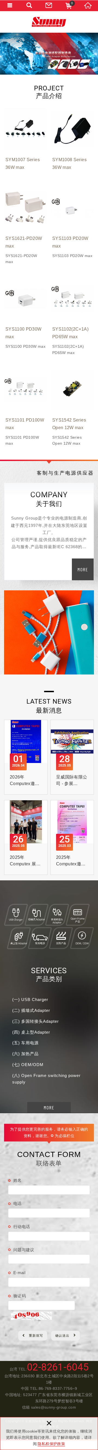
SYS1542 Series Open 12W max (72, 407)
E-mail (19, 1272)
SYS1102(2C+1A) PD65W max (72, 316)
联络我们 (49, 5)
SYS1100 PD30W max (25, 313)
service (49, 1107)
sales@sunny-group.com (53, 1407)
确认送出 (62, 1336)
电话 (17, 1203)
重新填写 (36, 1336)
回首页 (88, 5)
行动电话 (21, 1226)
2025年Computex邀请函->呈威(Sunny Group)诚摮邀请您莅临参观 (72, 837)
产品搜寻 (29, 5)
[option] (49, 54)
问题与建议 (23, 1249)
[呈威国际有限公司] (49, 22)
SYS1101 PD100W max (25, 407)
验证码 (19, 1295)
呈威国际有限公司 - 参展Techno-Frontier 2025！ (72, 757)
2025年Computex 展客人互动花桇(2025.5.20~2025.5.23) (25, 837)
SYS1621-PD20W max (25, 225)
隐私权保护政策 (51, 1444)
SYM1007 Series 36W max (25, 141)
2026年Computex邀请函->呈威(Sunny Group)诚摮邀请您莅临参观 (25, 757)
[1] (49, 54)
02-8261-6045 (57, 1367)
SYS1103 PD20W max (72, 222)
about (83, 569)
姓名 (17, 1180)
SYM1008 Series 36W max (72, 141)
